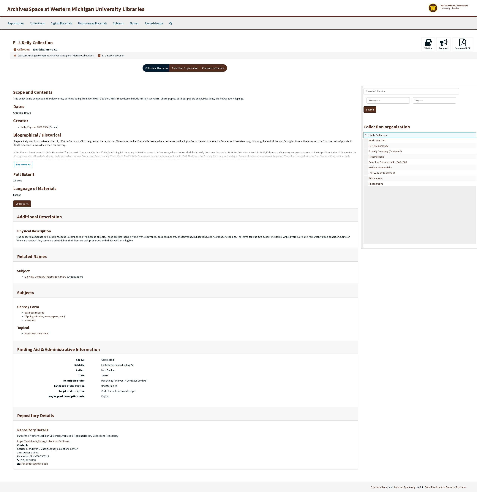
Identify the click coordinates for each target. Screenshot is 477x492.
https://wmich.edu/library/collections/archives (43, 441)
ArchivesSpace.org (404, 487)
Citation (428, 48)
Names (134, 23)
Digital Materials (61, 23)
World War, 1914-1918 (36, 333)
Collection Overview (156, 68)
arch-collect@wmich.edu (34, 463)
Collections (37, 23)
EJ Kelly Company (378, 146)
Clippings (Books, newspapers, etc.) (45, 316)
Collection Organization (185, 68)
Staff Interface (379, 487)
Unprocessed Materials (92, 23)
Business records (34, 312)
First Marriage (376, 156)
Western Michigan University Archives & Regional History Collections (56, 55)
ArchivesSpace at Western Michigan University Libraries (75, 8)
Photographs (376, 183)
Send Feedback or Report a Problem (445, 487)
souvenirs (30, 320)
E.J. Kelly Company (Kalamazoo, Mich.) (46, 276)
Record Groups (154, 23)
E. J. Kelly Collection (376, 135)
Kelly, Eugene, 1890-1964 (34, 127)
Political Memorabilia (380, 167)
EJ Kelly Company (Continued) (385, 151)
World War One (377, 140)
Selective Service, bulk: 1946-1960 (388, 162)
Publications (375, 178)
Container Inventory (213, 68)
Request (443, 48)
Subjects (118, 23)
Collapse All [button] (22, 203)
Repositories (16, 23)
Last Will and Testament (382, 173)
